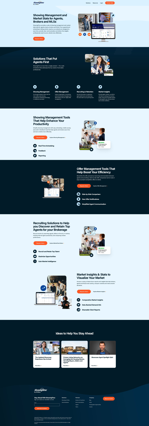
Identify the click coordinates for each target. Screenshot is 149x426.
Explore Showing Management (57, 137)
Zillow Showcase (46, 353)
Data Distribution (65, 402)
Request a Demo (39, 38)
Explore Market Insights (99, 291)
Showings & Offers (66, 400)
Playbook (102, 353)
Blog (90, 400)
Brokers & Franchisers (80, 400)
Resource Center (109, 398)
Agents (77, 404)
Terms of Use (57, 422)
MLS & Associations (80, 402)
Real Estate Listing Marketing (74, 353)
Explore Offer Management (100, 186)
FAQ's (90, 402)
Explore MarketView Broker (56, 243)
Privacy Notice (52, 422)
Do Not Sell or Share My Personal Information (41, 422)
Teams (77, 406)
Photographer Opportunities (95, 404)
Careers (90, 406)
